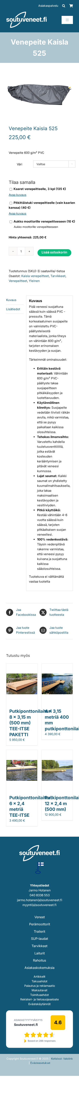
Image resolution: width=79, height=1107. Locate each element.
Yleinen (34, 281)
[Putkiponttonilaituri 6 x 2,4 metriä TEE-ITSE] (21, 752)
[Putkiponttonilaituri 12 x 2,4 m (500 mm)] (57, 752)
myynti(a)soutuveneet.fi (39, 905)
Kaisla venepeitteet (35, 276)
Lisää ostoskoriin (54, 252)
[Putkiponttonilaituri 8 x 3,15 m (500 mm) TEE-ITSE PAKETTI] (21, 666)
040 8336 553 (40, 895)
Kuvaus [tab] (11, 300)
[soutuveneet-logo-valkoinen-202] (26, 13)
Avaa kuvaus (17, 195)
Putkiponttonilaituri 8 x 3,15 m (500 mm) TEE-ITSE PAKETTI (30, 723)
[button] (63, 5)
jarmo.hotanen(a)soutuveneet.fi (39, 900)
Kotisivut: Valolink (62, 1058)
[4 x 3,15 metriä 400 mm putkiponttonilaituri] (57, 666)
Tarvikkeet (57, 276)
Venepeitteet (18, 281)
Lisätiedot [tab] (13, 309)
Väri (19, 164)
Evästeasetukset (40, 1062)
